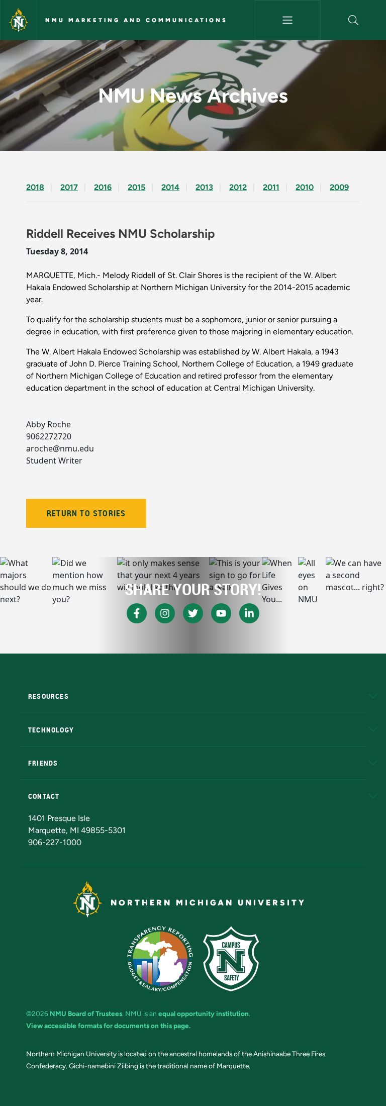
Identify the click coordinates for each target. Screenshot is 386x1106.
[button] (353, 20)
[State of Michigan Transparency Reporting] (160, 958)
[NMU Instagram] (165, 613)
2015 (136, 187)
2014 (170, 187)
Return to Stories (86, 513)
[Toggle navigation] (288, 20)
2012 (238, 187)
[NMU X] (193, 613)
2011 (271, 187)
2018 (35, 187)
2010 (305, 187)
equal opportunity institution (203, 1013)
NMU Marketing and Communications (136, 20)
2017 (69, 187)
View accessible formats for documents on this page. (108, 1026)
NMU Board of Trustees (86, 1013)
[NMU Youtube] (221, 613)
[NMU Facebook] (137, 613)
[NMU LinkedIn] (249, 613)
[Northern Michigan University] (18, 20)
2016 (103, 187)
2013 (204, 187)
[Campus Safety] (231, 958)
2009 (339, 187)
